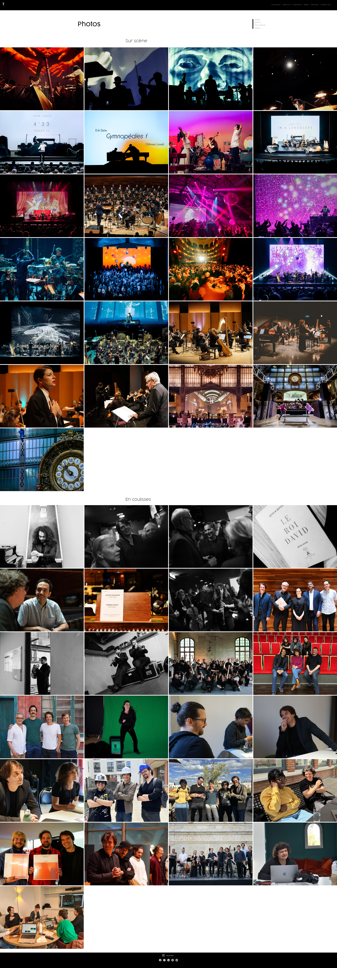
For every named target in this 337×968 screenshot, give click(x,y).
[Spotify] (172, 960)
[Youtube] (177, 960)
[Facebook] (160, 960)
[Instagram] (164, 960)
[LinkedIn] (168, 960)
